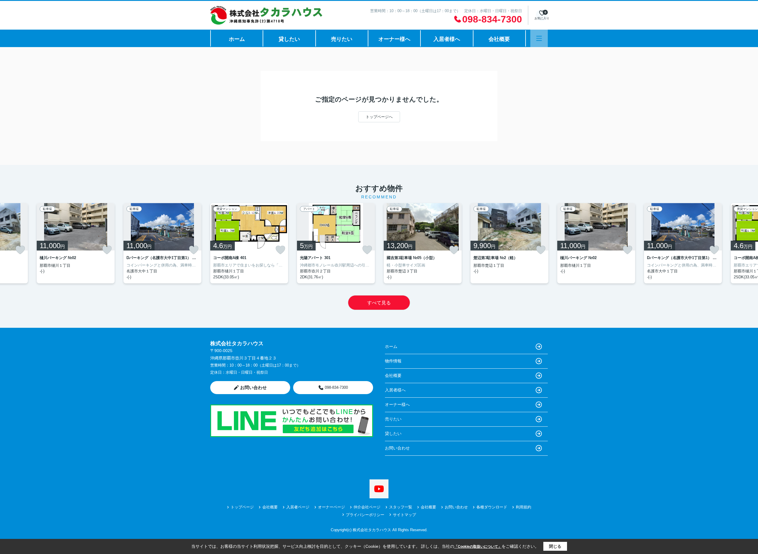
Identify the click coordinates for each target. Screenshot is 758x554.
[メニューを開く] (539, 38)
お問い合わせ (253, 387)
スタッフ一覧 (400, 507)
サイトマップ (404, 515)
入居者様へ (446, 39)
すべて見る (379, 302)
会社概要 (499, 39)
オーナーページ (331, 507)
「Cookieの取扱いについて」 (478, 547)
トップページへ (379, 117)
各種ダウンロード (491, 507)
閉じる (555, 546)
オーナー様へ (394, 39)
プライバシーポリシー (365, 515)
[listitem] (249, 243)
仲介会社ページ (367, 507)
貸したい (289, 39)
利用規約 (523, 507)
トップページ (242, 507)
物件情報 (393, 361)
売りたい (341, 39)
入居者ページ (297, 507)
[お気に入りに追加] (20, 249)
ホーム (237, 39)
